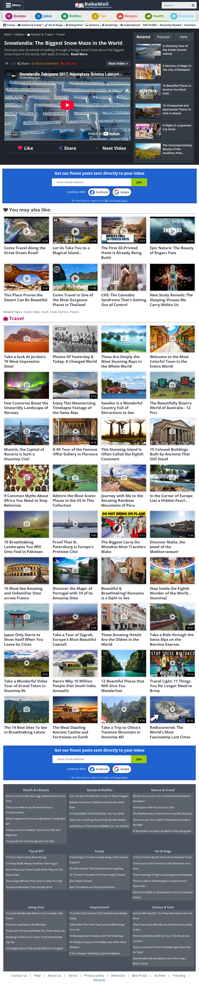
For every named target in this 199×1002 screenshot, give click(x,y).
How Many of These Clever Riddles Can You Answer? (99, 826)
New (183, 36)
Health (158, 16)
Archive (159, 975)
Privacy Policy (120, 200)
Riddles (75, 16)
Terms (72, 975)
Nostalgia (186, 16)
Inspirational (132, 25)
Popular (163, 36)
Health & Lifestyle (36, 790)
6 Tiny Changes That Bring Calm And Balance (94, 953)
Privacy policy (94, 975)
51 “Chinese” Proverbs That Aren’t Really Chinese (97, 874)
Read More (79, 54)
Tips (103, 16)
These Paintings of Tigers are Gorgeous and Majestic (162, 874)
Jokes (47, 16)
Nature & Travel (31, 25)
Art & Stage (55, 25)
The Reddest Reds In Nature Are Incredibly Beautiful (162, 813)
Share (25, 63)
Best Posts (139, 975)
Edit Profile (150, 25)
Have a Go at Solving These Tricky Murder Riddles (97, 819)
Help (37, 975)
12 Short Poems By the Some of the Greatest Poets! (162, 857)
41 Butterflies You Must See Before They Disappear (162, 831)
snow (53, 312)
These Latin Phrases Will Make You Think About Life (35, 930)
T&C (106, 200)
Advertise (118, 975)
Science (94, 25)
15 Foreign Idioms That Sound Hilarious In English (34, 948)
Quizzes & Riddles (99, 790)
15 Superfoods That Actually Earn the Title (30, 841)
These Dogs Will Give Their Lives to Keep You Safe (34, 881)
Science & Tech (163, 907)
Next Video (116, 63)
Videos (19, 34)
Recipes (131, 16)
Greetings (111, 25)
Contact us (19, 975)
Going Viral (75, 25)
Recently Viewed (170, 25)
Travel (60, 34)
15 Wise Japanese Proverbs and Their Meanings (96, 936)
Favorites (190, 25)
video (36, 312)
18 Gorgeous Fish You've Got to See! (153, 807)
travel (27, 312)
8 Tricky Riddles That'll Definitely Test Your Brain (96, 813)
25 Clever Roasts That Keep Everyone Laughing (96, 868)
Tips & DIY (36, 851)
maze (44, 312)
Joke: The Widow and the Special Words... (92, 887)
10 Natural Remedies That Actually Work (29, 887)
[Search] (193, 5)
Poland (74, 312)
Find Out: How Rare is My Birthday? (26, 924)
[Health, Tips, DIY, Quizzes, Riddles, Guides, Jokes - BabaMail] (93, 5)
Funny (11, 25)
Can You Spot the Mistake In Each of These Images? (98, 796)
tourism (63, 312)
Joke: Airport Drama (80, 881)
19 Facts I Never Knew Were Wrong (26, 857)
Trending (178, 975)
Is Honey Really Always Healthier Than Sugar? (32, 863)
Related (143, 36)
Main (7, 34)
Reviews (99, 980)
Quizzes (19, 16)
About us (54, 975)
